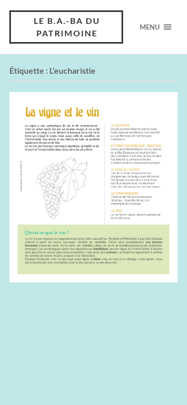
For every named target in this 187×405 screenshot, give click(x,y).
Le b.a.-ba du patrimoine (67, 27)
